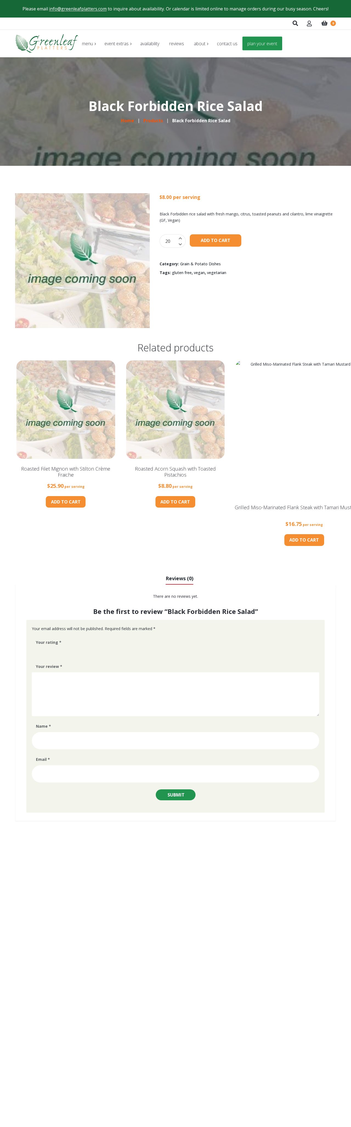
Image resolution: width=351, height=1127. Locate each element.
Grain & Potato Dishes (200, 263)
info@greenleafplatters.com (78, 9)
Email (43, 759)
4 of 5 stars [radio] (61, 652)
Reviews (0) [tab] (179, 578)
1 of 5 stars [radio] (38, 652)
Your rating (48, 642)
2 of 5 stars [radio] (46, 652)
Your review (49, 666)
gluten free (182, 272)
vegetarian (216, 272)
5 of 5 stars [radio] (69, 652)
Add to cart (215, 240)
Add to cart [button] (66, 502)
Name (43, 726)
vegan (199, 272)
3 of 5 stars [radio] (53, 652)
